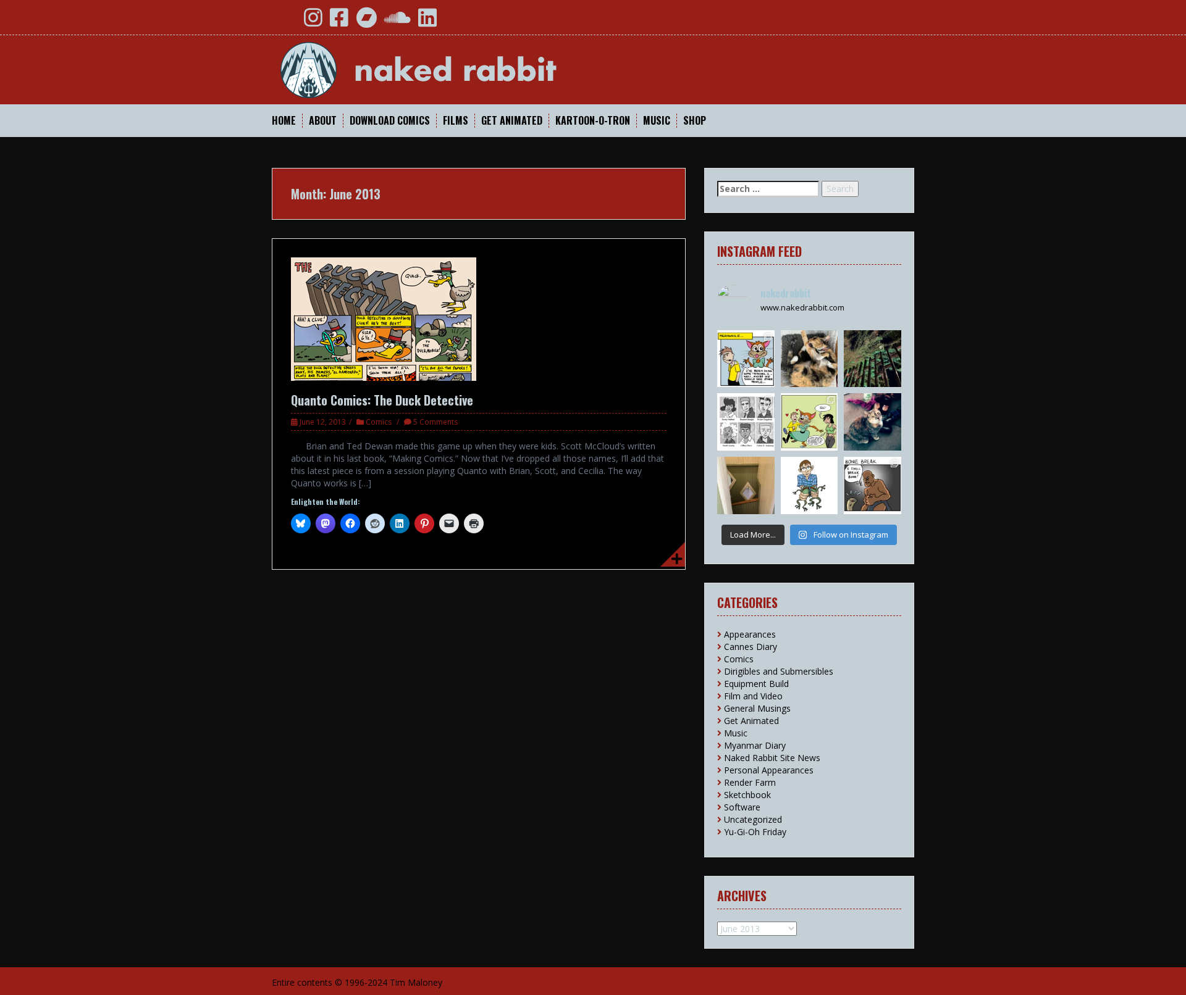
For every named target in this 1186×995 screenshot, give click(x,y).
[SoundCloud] (397, 22)
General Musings (757, 708)
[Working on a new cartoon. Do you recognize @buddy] (809, 485)
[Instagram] (313, 22)
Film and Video (753, 696)
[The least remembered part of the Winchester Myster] (746, 485)
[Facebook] (339, 22)
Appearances (750, 634)
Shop (694, 121)
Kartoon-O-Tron (592, 121)
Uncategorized (753, 819)
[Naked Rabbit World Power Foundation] (448, 69)
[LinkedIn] (427, 22)
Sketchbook (747, 795)
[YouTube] (285, 22)
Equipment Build (756, 683)
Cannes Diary (750, 646)
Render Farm (750, 782)
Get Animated (511, 121)
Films (455, 121)
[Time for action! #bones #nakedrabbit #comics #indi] (872, 485)
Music (656, 121)
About (323, 121)
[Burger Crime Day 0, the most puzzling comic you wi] (809, 422)
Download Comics (390, 121)
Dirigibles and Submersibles (778, 671)
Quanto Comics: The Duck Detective (382, 400)
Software (742, 807)
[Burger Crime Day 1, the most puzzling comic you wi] (746, 359)
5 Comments (435, 422)
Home (284, 121)
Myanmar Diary (755, 745)
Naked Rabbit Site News (772, 758)
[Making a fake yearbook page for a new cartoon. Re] (746, 422)
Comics (379, 422)
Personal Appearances (769, 770)
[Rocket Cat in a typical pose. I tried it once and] (809, 359)
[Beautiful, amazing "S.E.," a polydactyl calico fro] (872, 422)
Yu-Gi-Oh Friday (755, 832)
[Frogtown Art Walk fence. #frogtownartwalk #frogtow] (872, 359)
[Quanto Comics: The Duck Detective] (383, 318)
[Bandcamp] (366, 22)
